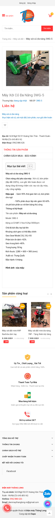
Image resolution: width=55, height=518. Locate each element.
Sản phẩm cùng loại (15, 293)
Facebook (11, 471)
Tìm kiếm (47, 28)
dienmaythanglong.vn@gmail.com (23, 502)
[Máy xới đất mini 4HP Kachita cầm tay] (14, 315)
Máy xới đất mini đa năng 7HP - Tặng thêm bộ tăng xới (39, 334)
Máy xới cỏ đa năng (28, 213)
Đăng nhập (31, 3)
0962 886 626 (16, 499)
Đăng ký (22, 3)
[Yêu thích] (5, 125)
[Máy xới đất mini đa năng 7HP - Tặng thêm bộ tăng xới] (40, 315)
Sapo (33, 514)
